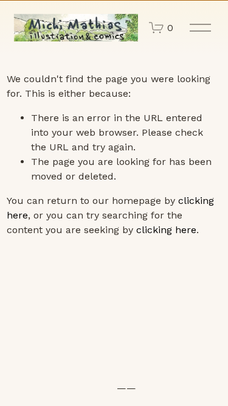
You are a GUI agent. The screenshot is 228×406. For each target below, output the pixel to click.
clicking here (166, 230)
